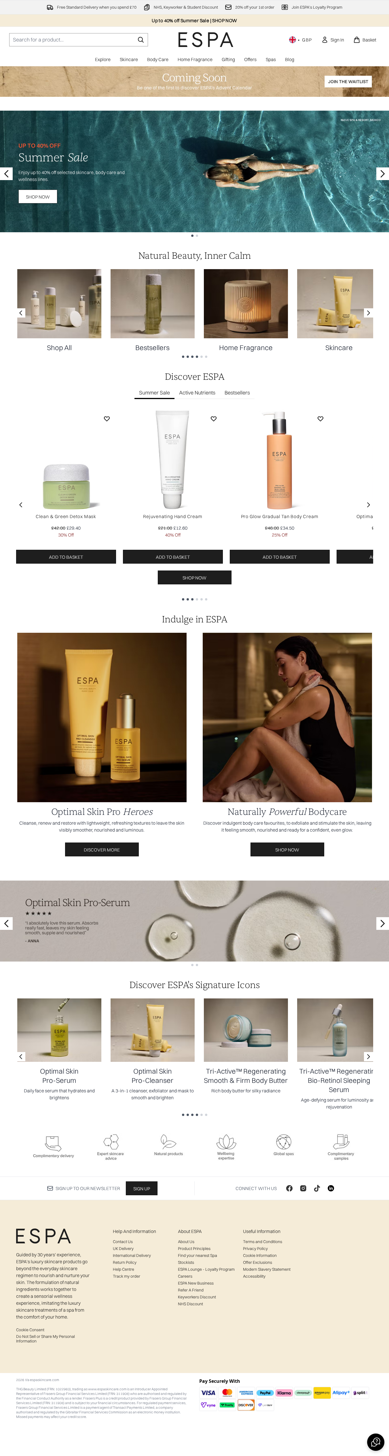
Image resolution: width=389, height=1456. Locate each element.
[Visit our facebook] (289, 1188)
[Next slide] (382, 173)
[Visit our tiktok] (317, 1188)
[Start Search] (140, 39)
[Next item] (368, 504)
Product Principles (194, 1248)
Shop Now (38, 197)
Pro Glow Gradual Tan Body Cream (279, 516)
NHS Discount (190, 1303)
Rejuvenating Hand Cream (172, 516)
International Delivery (132, 1255)
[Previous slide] (6, 173)
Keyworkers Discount (197, 1297)
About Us (186, 1241)
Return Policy (124, 1262)
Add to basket (66, 557)
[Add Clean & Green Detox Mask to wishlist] (107, 419)
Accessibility (254, 1276)
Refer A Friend (191, 1290)
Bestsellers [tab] (237, 392)
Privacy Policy (255, 1248)
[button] (376, 1442)
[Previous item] (20, 504)
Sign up (141, 1188)
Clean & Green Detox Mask (66, 516)
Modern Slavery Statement (267, 1269)
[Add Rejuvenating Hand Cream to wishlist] (214, 419)
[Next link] (368, 313)
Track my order (126, 1276)
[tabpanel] (194, 504)
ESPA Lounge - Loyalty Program (206, 1269)
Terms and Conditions (262, 1241)
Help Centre (123, 1269)
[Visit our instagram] (303, 1188)
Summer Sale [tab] (154, 392)
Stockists (186, 1262)
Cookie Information (260, 1255)
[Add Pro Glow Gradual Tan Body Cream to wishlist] (320, 419)
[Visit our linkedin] (331, 1188)
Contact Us (123, 1241)
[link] (333, 40)
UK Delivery (123, 1248)
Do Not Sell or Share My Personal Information (45, 1338)
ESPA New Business (196, 1283)
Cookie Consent (30, 1329)
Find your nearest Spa (197, 1255)
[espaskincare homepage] (206, 39)
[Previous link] (20, 313)
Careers (185, 1276)
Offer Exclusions (257, 1262)
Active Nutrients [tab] (197, 392)
